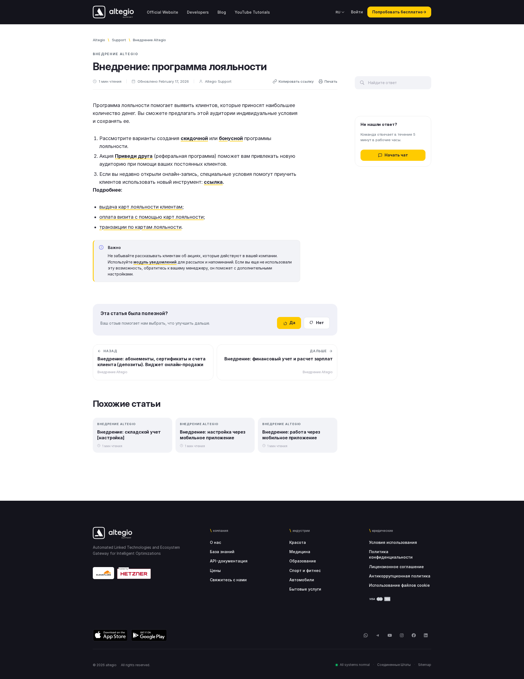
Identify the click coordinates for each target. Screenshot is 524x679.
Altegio (99, 40)
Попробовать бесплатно (399, 12)
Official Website (162, 12)
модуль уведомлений (155, 262)
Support (119, 40)
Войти (357, 12)
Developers (198, 12)
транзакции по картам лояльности (140, 227)
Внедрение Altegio (149, 40)
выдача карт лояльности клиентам (140, 207)
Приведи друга (134, 156)
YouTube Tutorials (252, 12)
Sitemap (424, 665)
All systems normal (355, 665)
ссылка (213, 182)
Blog (222, 12)
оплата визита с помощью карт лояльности (151, 217)
